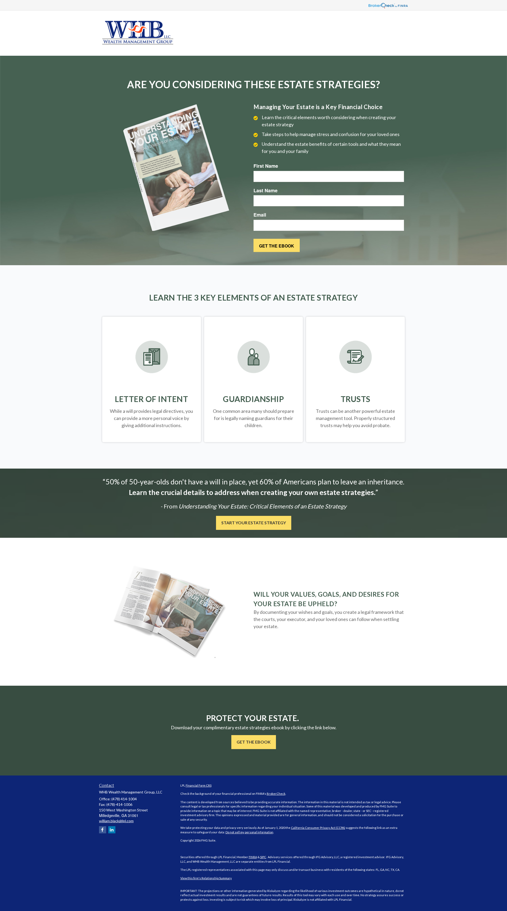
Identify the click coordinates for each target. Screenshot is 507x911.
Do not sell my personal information (249, 832)
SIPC (263, 857)
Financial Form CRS (199, 785)
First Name (265, 166)
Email (259, 215)
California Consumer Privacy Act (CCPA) (318, 827)
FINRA (253, 857)
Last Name (265, 190)
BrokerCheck (276, 793)
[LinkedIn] (111, 829)
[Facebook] (102, 829)
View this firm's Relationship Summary (206, 878)
